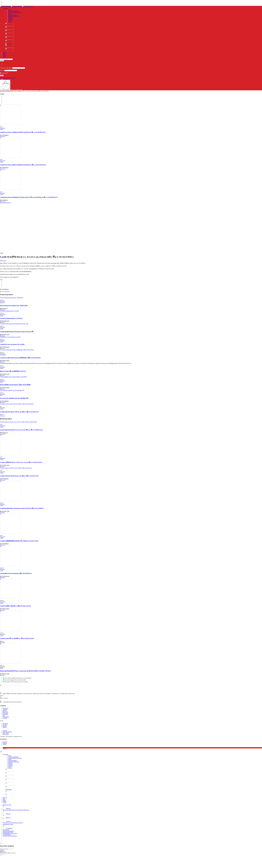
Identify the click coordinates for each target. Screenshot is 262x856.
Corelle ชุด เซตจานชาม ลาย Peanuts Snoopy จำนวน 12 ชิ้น (17, 331)
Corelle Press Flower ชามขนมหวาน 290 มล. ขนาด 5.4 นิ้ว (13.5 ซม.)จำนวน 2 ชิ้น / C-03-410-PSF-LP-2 (29, 197)
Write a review (3, 260)
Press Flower (5, 708)
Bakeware (10, 17)
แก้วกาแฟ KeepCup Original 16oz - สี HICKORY (14, 305)
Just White (5, 718)
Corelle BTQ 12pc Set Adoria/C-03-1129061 (12, 344)
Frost (4, 715)
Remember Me (4, 73)
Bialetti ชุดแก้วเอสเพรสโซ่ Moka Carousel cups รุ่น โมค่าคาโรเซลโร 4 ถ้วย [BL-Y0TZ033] (25, 671)
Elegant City (5, 713)
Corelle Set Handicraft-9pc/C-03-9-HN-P (11, 318)
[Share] (1, 854)
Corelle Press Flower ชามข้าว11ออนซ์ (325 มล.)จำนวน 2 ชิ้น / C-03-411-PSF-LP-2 (23, 164)
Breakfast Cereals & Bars (13, 16)
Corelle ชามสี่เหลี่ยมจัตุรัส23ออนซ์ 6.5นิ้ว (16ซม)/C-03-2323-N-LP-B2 (19, 541)
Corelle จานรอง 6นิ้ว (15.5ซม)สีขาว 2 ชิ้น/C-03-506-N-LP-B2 (17, 638)
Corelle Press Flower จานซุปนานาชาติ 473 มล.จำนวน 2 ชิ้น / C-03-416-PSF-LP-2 (23, 132)
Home (1, 91)
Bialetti (1, 381)
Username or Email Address (6, 68)
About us (5, 730)
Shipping (5, 727)
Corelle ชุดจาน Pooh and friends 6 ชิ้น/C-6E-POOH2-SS (16, 573)
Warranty (5, 725)
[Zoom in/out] (4, 854)
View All (10, 22)
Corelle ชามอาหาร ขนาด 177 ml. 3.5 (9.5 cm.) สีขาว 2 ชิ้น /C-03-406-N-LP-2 (21, 430)
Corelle (1, 129)
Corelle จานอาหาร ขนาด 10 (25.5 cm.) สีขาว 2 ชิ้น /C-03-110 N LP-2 (19, 476)
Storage (9, 21)
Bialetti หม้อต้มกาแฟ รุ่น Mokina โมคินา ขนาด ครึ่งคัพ (15, 384)
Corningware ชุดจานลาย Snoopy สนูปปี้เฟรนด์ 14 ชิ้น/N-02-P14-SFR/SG (20, 357)
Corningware (3, 354)
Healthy (10, 13)
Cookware (10, 18)
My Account (5, 723)
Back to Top (2, 851)
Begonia (4, 710)
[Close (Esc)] (0, 854)
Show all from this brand (5, 202)
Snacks (9, 10)
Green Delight (6, 716)
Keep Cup (2, 302)
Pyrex (1, 395)
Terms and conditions (7, 731)
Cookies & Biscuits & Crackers (15, 12)
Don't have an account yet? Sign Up (8, 77)
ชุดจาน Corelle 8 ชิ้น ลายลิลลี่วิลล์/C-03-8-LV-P (13, 371)
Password (2, 70)
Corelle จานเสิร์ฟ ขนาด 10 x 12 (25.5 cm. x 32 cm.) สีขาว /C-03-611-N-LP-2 (21, 462)
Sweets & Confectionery (13, 11)
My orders (5, 724)
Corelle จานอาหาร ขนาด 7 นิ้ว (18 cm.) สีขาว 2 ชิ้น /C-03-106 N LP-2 (19, 411)
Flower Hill (10, 91)
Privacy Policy (6, 733)
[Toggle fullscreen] (3, 854)
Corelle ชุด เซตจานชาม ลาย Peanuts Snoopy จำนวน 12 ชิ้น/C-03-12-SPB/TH (21, 508)
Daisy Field (5, 712)
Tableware (10, 19)
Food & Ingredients (12, 14)
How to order (6, 734)
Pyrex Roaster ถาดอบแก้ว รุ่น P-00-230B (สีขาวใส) (14, 398)
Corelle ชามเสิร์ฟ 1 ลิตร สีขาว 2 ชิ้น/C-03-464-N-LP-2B (15, 606)
